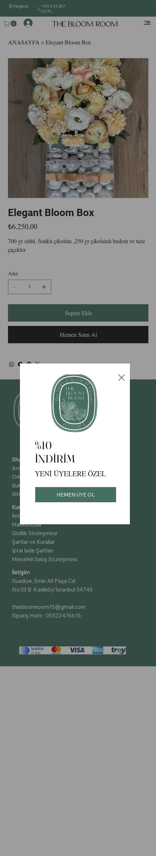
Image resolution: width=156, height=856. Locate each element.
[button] (121, 378)
